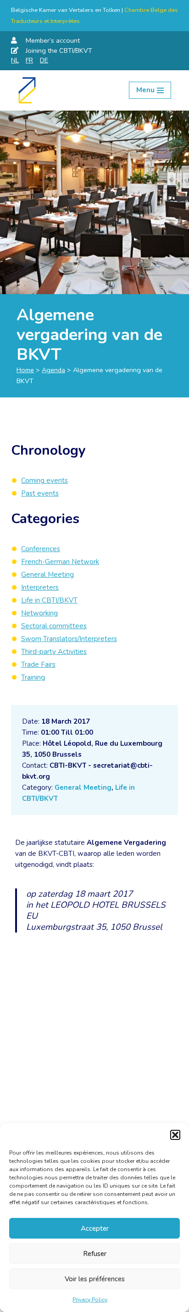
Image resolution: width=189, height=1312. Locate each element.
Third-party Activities (54, 651)
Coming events (44, 480)
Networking (39, 613)
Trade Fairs (38, 664)
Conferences (40, 548)
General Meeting (83, 787)
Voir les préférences (95, 1279)
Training (33, 677)
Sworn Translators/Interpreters (69, 638)
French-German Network (60, 561)
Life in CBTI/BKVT (49, 600)
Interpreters (40, 587)
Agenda (53, 369)
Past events (40, 493)
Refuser (94, 1253)
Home (25, 369)
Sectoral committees (54, 626)
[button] (175, 1134)
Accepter (95, 1228)
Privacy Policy (89, 1299)
